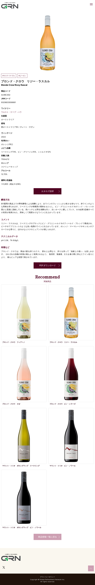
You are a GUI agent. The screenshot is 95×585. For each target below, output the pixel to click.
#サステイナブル (8, 76)
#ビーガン (22, 76)
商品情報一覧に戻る (47, 537)
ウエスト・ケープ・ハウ (11, 112)
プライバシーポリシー (47, 577)
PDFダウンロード (47, 265)
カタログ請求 (47, 191)
